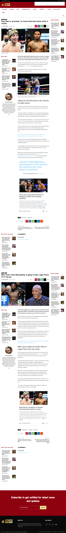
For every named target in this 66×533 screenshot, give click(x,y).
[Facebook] (58, 1)
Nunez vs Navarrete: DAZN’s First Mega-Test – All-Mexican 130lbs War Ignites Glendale (6, 77)
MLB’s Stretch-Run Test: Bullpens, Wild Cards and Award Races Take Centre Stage (6, 239)
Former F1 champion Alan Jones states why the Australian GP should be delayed (25, 228)
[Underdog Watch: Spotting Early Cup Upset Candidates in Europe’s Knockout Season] (14, 263)
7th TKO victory (27, 66)
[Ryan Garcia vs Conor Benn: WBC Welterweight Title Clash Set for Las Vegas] (14, 69)
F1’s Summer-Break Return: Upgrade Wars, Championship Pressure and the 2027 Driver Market (55, 57)
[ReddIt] (41, 221)
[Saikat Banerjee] (9, 96)
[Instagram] (60, 1)
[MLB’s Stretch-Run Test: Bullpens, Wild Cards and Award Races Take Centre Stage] (14, 238)
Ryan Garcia (30, 217)
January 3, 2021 (41, 173)
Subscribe (43, 507)
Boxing (3, 19)
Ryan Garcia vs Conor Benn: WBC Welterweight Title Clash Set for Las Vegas (6, 70)
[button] (63, 15)
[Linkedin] (38, 221)
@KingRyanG (26, 164)
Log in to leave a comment (23, 239)
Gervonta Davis (23, 217)
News (6, 19)
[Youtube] (64, 1)
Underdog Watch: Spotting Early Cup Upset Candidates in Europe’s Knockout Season (6, 264)
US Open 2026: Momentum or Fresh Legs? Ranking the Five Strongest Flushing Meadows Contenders (6, 256)
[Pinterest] (36, 26)
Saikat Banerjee (5, 26)
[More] (48, 26)
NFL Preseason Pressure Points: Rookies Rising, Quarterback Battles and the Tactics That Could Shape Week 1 (55, 33)
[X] (62, 1)
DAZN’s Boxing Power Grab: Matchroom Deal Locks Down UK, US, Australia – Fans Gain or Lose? (6, 85)
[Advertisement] (50, 4)
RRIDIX (26, 531)
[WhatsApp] (42, 26)
